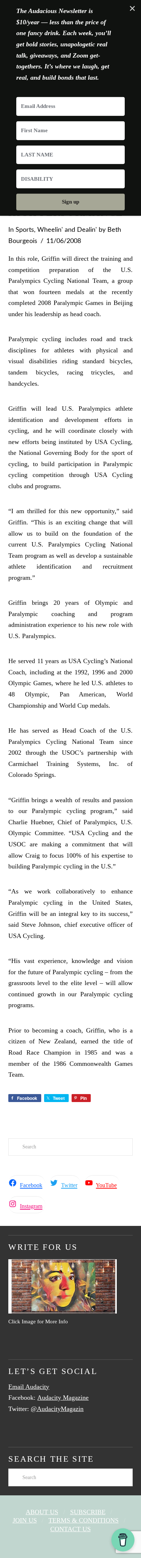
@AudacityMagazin (57, 1408)
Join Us (25, 1520)
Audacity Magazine (63, 1397)
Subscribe (88, 1512)
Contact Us (70, 1529)
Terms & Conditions (83, 1520)
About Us (42, 1512)
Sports (25, 230)
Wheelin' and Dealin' (67, 230)
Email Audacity (28, 1386)
